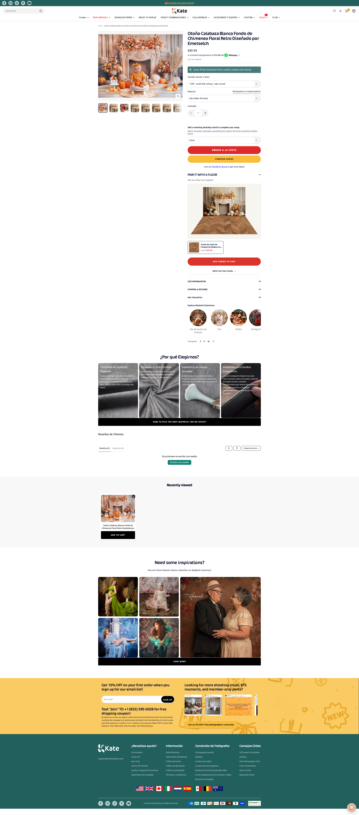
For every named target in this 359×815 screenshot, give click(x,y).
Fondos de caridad (203, 761)
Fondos (82, 17)
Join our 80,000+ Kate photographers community (211, 724)
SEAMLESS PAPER (123, 17)
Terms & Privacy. (147, 726)
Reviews (243, 757)
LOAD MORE (179, 661)
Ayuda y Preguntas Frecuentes (144, 770)
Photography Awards (204, 752)
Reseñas (199, 757)
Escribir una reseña (179, 462)
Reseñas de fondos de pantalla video (211, 770)
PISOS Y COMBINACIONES (173, 17)
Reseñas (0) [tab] (104, 448)
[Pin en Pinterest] (204, 341)
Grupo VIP (135, 757)
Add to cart (118, 535)
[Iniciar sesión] (340, 11)
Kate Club (135, 761)
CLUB (275, 17)
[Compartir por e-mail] (213, 341)
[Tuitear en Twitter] (208, 341)
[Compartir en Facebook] (200, 341)
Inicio (100, 26)
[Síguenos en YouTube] (29, 3)
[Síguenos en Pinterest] (23, 3)
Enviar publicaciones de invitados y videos (213, 775)
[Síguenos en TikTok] (17, 3)
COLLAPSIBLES (200, 17)
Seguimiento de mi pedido (142, 775)
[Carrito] (346, 11)
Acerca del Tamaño (139, 766)
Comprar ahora (224, 159)
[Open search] (228, 448)
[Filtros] (237, 448)
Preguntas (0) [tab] (118, 448)
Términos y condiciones (176, 775)
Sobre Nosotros (173, 752)
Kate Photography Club (249, 761)
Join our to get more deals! (224, 167)
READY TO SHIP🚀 (147, 17)
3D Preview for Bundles (249, 752)
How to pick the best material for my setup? (179, 422)
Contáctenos (136, 752)
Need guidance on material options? (247, 91)
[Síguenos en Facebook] (4, 3)
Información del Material (176, 757)
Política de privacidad (175, 770)
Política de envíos (173, 761)
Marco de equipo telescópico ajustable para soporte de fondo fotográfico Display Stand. (222, 132)
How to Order (245, 770)
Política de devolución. (175, 766)
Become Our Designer (204, 779)
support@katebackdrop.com (110, 759)
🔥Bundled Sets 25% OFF (179, 3)
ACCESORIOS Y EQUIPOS (225, 17)
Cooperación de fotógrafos (207, 766)
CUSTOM (248, 17)
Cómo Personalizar (247, 766)
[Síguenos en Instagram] (10, 3)
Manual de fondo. (247, 775)
